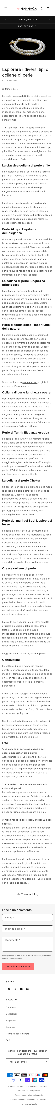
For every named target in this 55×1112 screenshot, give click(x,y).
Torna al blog (29, 894)
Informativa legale (29, 1104)
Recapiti (42, 1100)
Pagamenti (11, 1020)
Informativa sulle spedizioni (24, 1100)
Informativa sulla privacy (29, 1091)
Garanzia (10, 1027)
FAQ (8, 1040)
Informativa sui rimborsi (36, 1086)
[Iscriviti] (46, 1061)
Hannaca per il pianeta (17, 1033)
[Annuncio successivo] (49, 19)
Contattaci (11, 1014)
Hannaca (19, 1086)
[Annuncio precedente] (5, 19)
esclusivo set (29, 382)
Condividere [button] (11, 89)
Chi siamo (11, 1007)
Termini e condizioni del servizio (29, 1095)
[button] (6, 9)
